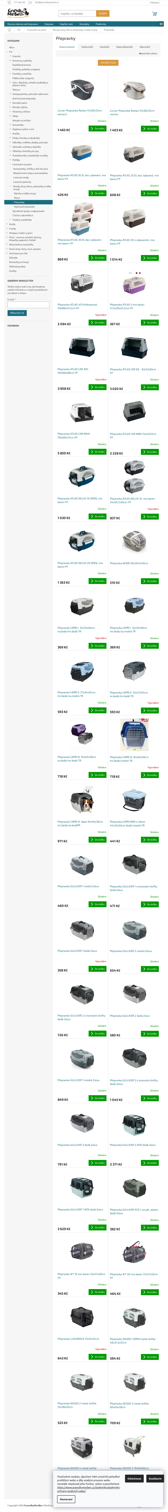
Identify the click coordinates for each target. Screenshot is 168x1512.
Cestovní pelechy (22, 181)
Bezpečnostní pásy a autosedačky (30, 172)
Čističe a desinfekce (22, 215)
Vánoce (16, 89)
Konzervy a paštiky (22, 60)
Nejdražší (104, 46)
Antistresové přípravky (24, 98)
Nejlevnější (87, 46)
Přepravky (19, 202)
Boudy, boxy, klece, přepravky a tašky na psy (32, 187)
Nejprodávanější (124, 46)
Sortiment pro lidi (18, 253)
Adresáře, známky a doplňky (26, 146)
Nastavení (66, 1499)
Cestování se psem (22, 164)
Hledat (103, 13)
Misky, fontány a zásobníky (26, 137)
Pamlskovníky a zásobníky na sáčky (30, 155)
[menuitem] (22, 24)
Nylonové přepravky (24, 206)
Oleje (15, 115)
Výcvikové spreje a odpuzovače (28, 210)
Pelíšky (16, 159)
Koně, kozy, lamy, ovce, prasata (25, 248)
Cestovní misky (21, 177)
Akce (11, 47)
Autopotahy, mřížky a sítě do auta (30, 168)
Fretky (12, 228)
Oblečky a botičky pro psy (25, 150)
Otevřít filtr (108, 62)
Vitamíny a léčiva (21, 111)
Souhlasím (155, 1478)
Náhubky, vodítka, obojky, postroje (30, 142)
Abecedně (145, 46)
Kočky (12, 224)
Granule (16, 56)
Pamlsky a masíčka (21, 73)
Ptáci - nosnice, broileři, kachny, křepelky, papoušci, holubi (25, 238)
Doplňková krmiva (21, 64)
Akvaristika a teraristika (21, 244)
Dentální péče (19, 102)
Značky (12, 270)
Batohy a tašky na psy (25, 193)
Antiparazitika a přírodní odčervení (30, 93)
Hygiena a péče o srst (23, 129)
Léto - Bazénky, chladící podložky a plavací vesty (30, 84)
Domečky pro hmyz (19, 261)
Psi (10, 51)
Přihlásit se (17, 313)
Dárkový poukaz (17, 266)
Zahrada (13, 257)
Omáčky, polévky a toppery (26, 69)
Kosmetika (17, 124)
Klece (17, 197)
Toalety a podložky (22, 219)
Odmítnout (134, 1478)
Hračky (16, 133)
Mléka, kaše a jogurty (23, 78)
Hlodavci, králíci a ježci (20, 232)
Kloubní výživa (19, 107)
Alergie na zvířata (21, 120)
